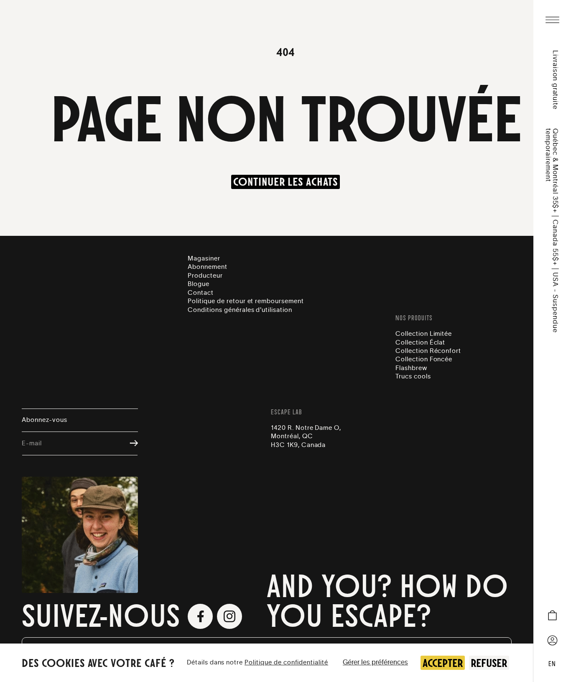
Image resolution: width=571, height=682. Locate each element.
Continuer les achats (285, 182)
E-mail (32, 443)
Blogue (198, 284)
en (552, 663)
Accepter (443, 663)
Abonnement (207, 267)
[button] (552, 20)
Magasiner (204, 258)
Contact (201, 293)
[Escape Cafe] (66, 18)
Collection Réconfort (428, 351)
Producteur (205, 276)
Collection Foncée (423, 359)
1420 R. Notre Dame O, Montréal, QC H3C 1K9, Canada (306, 436)
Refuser (489, 663)
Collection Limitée (423, 334)
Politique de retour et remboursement (246, 301)
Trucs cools (413, 376)
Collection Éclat (420, 343)
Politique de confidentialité (286, 662)
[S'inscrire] (129, 444)
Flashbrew (411, 368)
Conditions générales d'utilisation (240, 310)
